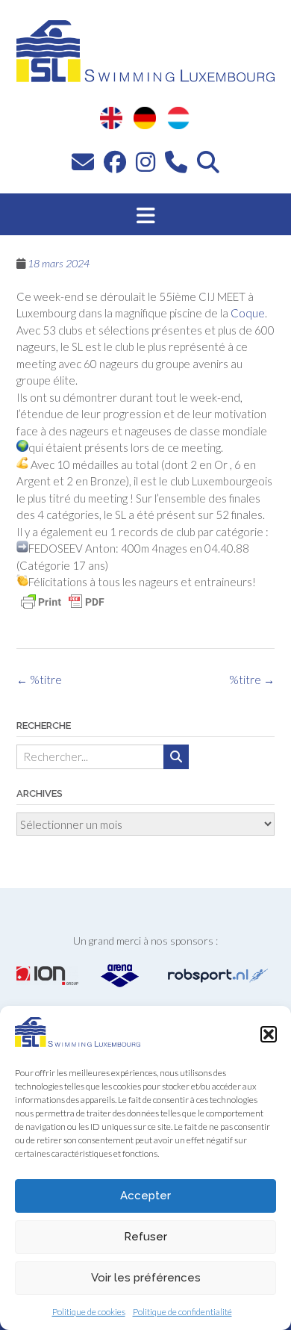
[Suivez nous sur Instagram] (145, 161)
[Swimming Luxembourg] (77, 1042)
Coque (248, 313)
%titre (252, 679)
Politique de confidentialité (182, 1311)
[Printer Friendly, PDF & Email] (62, 602)
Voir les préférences (146, 1277)
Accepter (145, 1195)
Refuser (145, 1236)
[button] (268, 1034)
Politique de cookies (88, 1311)
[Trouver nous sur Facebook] (115, 161)
